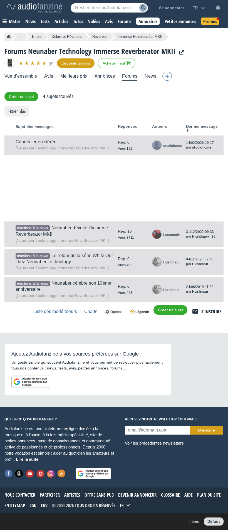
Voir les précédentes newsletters (154, 443)
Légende (142, 312)
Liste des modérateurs (55, 311)
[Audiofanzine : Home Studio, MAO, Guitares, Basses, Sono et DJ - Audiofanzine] (34, 8)
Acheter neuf (114, 63)
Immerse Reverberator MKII (62, 148)
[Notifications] (218, 7)
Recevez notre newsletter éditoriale (161, 419)
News (150, 76)
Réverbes (100, 36)
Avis (48, 76)
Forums (129, 76)
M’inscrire (206, 430)
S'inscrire (211, 311)
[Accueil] (9, 37)
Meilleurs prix (73, 76)
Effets (37, 36)
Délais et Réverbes (67, 36)
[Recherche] (143, 8)
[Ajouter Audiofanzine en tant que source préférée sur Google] (30, 382)
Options (116, 312)
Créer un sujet (21, 96)
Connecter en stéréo (36, 141)
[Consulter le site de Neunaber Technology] (180, 52)
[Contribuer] (167, 76)
